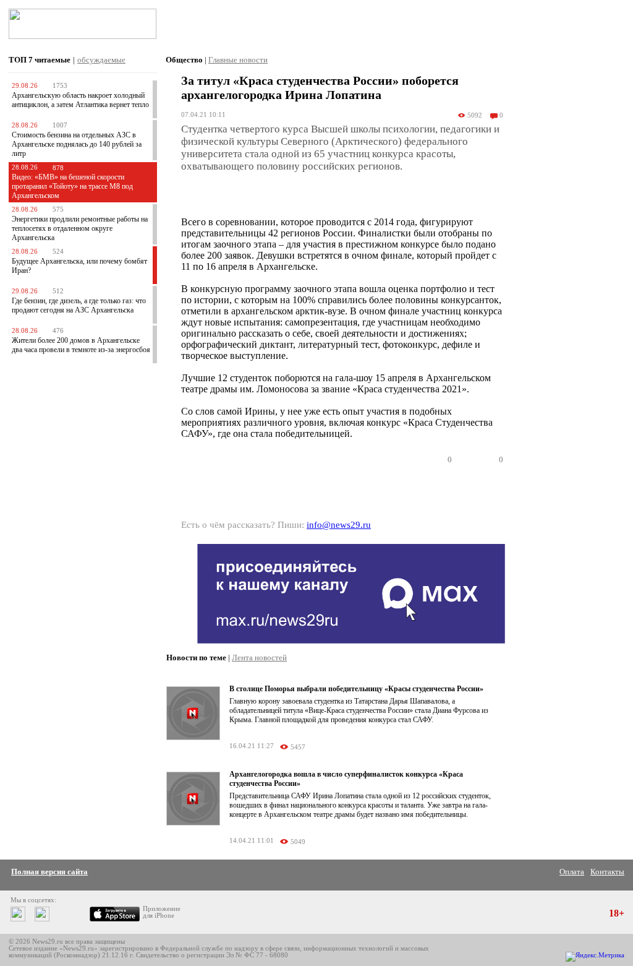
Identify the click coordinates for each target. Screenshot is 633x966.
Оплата (571, 871)
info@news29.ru (339, 525)
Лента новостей (259, 657)
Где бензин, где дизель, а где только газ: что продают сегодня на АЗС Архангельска (79, 305)
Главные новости (238, 59)
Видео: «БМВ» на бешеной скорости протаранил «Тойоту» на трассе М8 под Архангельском (72, 186)
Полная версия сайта (49, 871)
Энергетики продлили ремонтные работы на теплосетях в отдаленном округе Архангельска (80, 228)
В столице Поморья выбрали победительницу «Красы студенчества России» (356, 688)
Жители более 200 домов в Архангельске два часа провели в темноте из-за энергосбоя (81, 345)
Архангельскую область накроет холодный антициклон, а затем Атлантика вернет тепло (80, 100)
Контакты (607, 871)
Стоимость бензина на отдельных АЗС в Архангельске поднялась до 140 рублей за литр (77, 144)
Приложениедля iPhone (162, 912)
